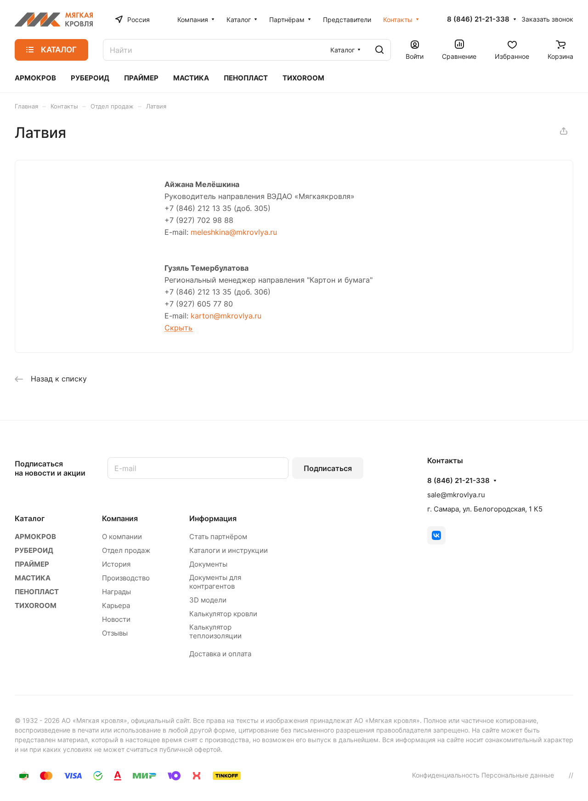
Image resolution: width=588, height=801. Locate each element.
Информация (213, 518)
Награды (116, 591)
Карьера (116, 605)
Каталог (30, 518)
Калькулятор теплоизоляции (215, 631)
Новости (116, 619)
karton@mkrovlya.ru (226, 315)
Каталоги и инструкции (228, 550)
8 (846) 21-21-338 (478, 19)
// (571, 775)
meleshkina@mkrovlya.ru (234, 232)
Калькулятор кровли (223, 613)
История (116, 564)
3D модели (207, 600)
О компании (122, 536)
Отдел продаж (126, 550)
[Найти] (379, 50)
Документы (208, 564)
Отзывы (115, 633)
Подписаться (328, 468)
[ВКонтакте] (436, 535)
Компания (120, 518)
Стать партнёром (218, 536)
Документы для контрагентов (215, 582)
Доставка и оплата (220, 653)
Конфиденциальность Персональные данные (483, 775)
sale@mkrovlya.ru (456, 494)
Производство (126, 578)
